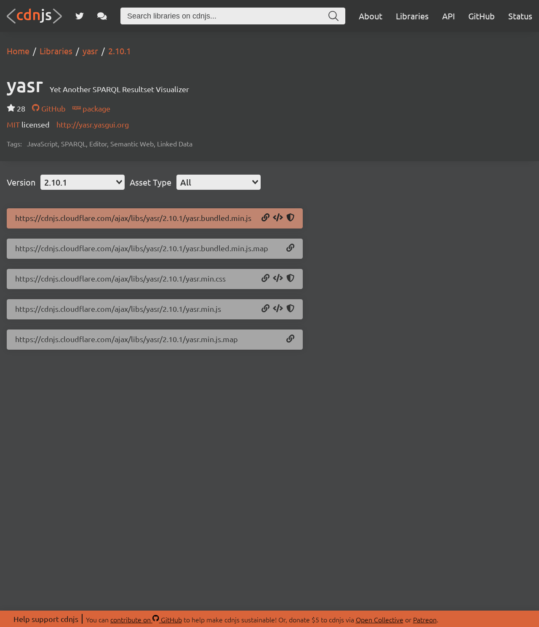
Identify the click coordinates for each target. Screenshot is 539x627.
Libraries (412, 16)
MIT (14, 124)
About (370, 16)
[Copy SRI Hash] (290, 218)
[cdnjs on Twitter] (79, 16)
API (448, 16)
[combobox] (82, 182)
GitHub (481, 16)
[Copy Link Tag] (278, 278)
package (95, 108)
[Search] (333, 16)
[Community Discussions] (102, 16)
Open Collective (379, 619)
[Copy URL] (265, 218)
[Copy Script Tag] (278, 218)
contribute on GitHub (146, 619)
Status (520, 16)
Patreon (425, 619)
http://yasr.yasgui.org (92, 124)
